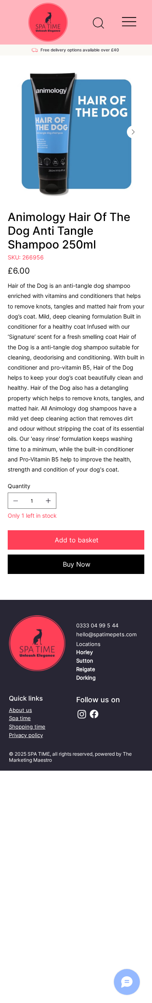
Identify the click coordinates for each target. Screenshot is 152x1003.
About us (20, 710)
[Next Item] (133, 131)
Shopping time (27, 726)
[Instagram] (82, 714)
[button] (98, 23)
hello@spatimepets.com (106, 634)
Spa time (20, 718)
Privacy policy (26, 735)
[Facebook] (94, 714)
